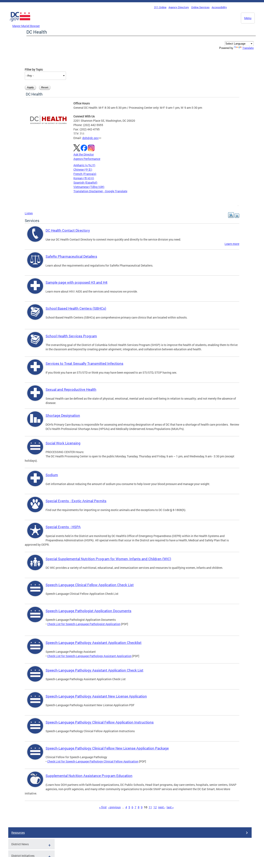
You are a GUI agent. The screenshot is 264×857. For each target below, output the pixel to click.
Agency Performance (86, 159)
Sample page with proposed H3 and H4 (76, 282)
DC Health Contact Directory (68, 230)
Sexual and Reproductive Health (71, 389)
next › (161, 807)
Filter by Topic (34, 69)
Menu (247, 18)
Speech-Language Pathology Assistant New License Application (96, 696)
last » (170, 807)
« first (103, 807)
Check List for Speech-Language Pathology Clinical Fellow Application (92, 761)
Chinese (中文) (82, 169)
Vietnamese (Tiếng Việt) (88, 187)
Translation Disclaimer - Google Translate (100, 191)
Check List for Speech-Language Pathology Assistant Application (89, 656)
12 (155, 807)
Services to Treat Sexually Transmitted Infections (84, 363)
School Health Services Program (71, 336)
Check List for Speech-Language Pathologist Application (83, 624)
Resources (18, 833)
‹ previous (114, 807)
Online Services (200, 7)
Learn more (232, 244)
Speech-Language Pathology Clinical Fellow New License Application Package (107, 748)
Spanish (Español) (85, 182)
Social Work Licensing (63, 443)
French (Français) (84, 174)
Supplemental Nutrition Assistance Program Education (89, 775)
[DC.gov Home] (20, 22)
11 (150, 807)
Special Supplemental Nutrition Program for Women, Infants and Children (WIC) (108, 558)
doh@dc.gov (90, 138)
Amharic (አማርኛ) (84, 165)
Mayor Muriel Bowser (26, 26)
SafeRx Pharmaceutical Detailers (71, 256)
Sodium (52, 474)
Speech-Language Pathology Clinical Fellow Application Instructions (100, 722)
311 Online (160, 7)
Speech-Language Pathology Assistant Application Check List (94, 670)
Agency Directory (179, 7)
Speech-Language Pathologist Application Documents (88, 610)
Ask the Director (83, 154)
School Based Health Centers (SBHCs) (76, 308)
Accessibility (219, 7)
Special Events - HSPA (63, 526)
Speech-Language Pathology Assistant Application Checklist (93, 642)
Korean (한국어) (83, 178)
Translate (248, 48)
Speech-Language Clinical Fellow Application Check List (90, 584)
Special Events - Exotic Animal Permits (76, 500)
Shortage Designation (63, 415)
